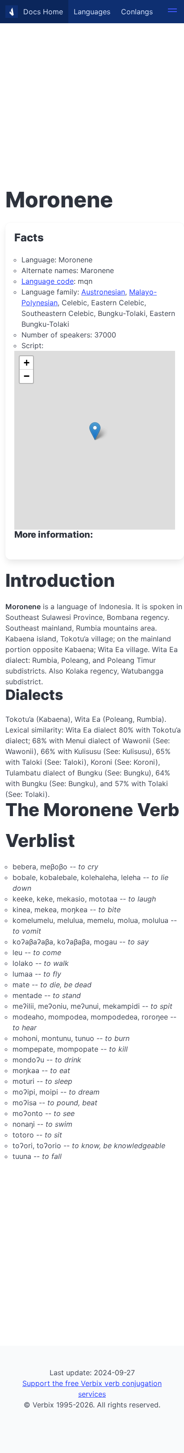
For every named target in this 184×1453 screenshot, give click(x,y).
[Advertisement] (92, 92)
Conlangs (137, 11)
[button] (172, 12)
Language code (47, 281)
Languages (92, 11)
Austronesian (103, 291)
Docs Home (43, 11)
